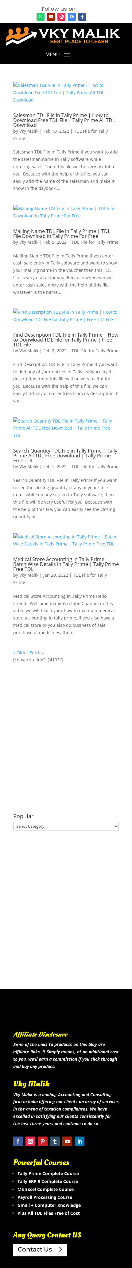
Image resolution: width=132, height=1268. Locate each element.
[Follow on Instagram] (61, 17)
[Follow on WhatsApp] (41, 17)
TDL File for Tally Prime (95, 242)
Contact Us (35, 1249)
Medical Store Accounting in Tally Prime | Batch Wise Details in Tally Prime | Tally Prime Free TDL (66, 564)
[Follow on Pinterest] (43, 1141)
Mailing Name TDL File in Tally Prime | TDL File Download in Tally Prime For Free (61, 233)
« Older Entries (28, 653)
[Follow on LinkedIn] (79, 1141)
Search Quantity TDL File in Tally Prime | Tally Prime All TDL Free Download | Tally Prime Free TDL (65, 455)
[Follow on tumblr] (55, 1141)
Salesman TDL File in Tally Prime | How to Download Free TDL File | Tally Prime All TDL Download (64, 120)
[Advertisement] (66, 738)
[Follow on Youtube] (51, 17)
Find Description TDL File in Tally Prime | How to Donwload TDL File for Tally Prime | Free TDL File (65, 339)
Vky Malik (28, 131)
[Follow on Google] (72, 17)
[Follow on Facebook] (82, 17)
